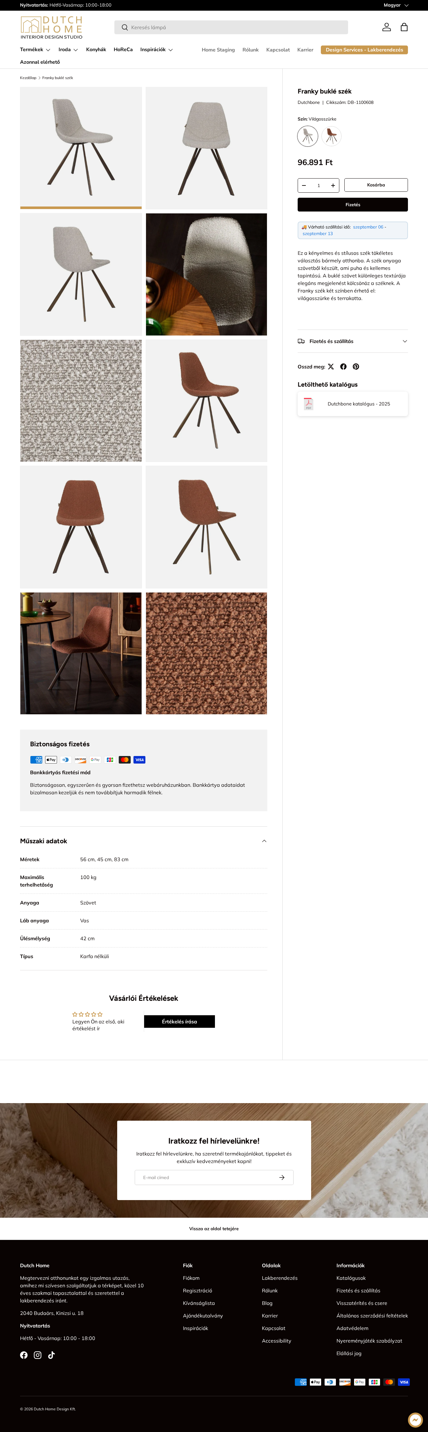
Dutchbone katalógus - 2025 (359, 404)
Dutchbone (309, 102)
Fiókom (191, 1278)
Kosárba (376, 185)
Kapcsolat (278, 49)
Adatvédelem (352, 1328)
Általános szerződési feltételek (372, 1315)
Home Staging (218, 49)
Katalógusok (351, 1278)
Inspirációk (153, 49)
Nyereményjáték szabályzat (369, 1341)
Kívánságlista (199, 1303)
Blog (267, 1303)
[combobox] (231, 27)
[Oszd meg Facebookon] (343, 366)
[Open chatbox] (415, 1420)
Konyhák (96, 49)
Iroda (65, 49)
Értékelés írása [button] (179, 1021)
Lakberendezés (280, 1278)
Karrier (305, 49)
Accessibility (276, 1341)
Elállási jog (349, 1353)
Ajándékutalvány (203, 1315)
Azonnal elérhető (40, 62)
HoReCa (123, 49)
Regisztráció (197, 1290)
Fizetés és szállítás (358, 1290)
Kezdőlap (28, 78)
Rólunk (251, 49)
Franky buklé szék (57, 78)
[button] (404, 27)
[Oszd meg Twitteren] (331, 366)
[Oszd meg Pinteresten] (356, 366)
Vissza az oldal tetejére (214, 1228)
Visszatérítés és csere (362, 1303)
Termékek (31, 49)
